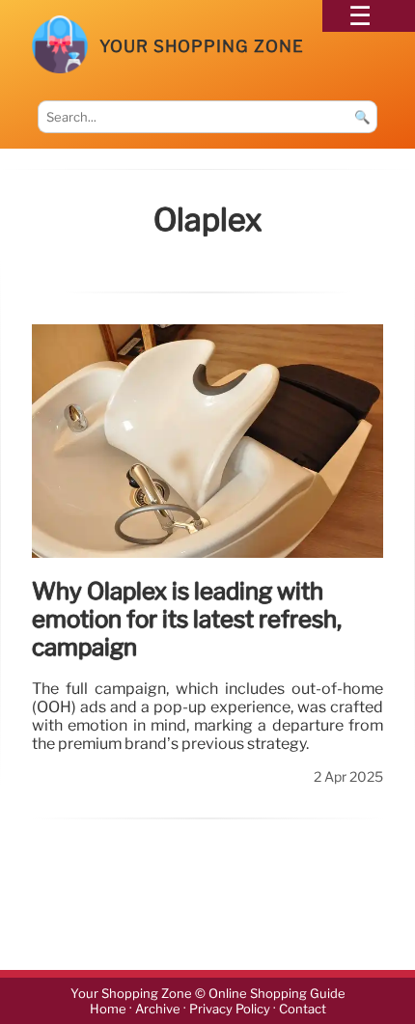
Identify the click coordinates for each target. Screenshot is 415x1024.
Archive (157, 1009)
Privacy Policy (229, 1009)
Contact (302, 1009)
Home (108, 1009)
